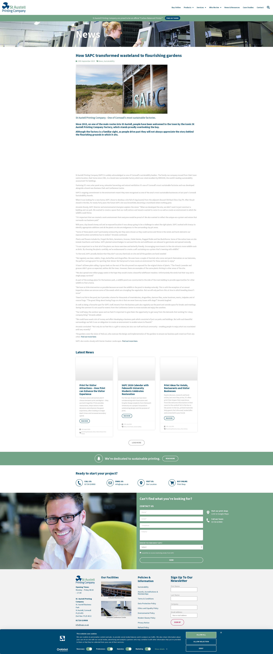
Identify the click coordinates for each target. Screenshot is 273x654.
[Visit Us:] (141, 482)
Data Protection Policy (147, 603)
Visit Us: (150, 481)
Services (200, 7)
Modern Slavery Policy (146, 618)
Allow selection (201, 641)
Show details (160, 649)
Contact (260, 7)
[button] (268, 7)
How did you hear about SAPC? (151, 543)
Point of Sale (99, 432)
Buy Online (176, 7)
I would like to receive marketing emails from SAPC (158, 553)
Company (174, 604)
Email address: (176, 612)
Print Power (130, 426)
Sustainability (137, 426)
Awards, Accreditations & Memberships (148, 593)
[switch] (110, 649)
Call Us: (88, 481)
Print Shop (181, 484)
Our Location (151, 484)
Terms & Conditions (146, 598)
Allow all (201, 635)
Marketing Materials (86, 432)
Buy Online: (182, 481)
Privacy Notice (143, 622)
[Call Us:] (79, 482)
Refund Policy (143, 627)
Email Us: (119, 481)
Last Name (175, 595)
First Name (175, 586)
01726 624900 (89, 484)
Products (187, 7)
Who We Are (214, 7)
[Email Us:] (110, 482)
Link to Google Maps (220, 514)
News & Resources (232, 7)
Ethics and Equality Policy (148, 608)
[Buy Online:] (172, 482)
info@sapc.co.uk (121, 484)
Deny (201, 648)
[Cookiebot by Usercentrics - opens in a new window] (62, 649)
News (94, 432)
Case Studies (248, 7)
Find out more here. (89, 336)
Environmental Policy (146, 613)
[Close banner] (221, 632)
